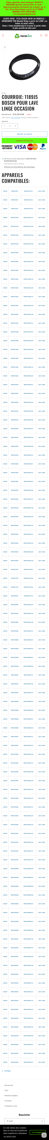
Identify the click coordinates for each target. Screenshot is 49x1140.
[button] (2, 35)
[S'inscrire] (41, 1121)
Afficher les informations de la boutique (19, 167)
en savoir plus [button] (10, 1136)
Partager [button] (7, 1071)
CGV (6, 1090)
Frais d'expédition (16, 117)
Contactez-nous (11, 1106)
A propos (8, 1101)
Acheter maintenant (24, 141)
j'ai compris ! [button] (37, 1132)
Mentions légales (11, 1096)
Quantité (5, 121)
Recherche (9, 1085)
